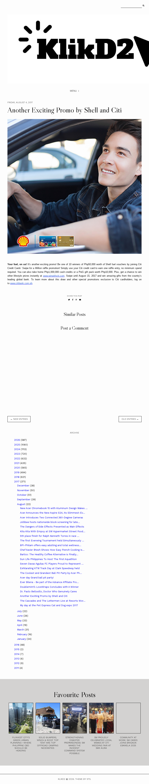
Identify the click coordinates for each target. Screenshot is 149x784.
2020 (17, 467)
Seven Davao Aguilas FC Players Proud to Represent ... (52, 563)
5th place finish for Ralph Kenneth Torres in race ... (49, 536)
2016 (17, 644)
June (20, 615)
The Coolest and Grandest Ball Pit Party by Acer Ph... (51, 573)
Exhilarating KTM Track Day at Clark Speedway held (50, 568)
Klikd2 (61, 779)
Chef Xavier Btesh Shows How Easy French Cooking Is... (52, 549)
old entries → (130, 419)
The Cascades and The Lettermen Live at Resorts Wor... (52, 600)
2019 (17, 472)
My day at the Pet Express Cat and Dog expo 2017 (49, 605)
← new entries (19, 419)
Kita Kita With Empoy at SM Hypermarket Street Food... (52, 531)
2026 (17, 440)
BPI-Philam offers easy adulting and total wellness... (50, 545)
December (23, 485)
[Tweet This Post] (69, 299)
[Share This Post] (72, 299)
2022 (17, 458)
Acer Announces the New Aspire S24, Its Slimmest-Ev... (52, 512)
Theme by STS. (83, 779)
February (22, 634)
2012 (17, 663)
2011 (17, 668)
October (22, 495)
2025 (17, 444)
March (21, 629)
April (20, 625)
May (19, 620)
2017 (17, 481)
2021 (17, 463)
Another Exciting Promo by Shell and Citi (43, 596)
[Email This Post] (80, 299)
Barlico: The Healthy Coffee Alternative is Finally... (49, 554)
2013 (17, 658)
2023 (17, 453)
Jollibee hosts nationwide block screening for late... (50, 522)
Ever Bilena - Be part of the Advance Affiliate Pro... (49, 582)
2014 (17, 654)
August (21, 504)
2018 (17, 477)
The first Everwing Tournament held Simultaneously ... (52, 540)
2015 (17, 649)
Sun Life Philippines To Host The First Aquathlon (48, 559)
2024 (17, 449)
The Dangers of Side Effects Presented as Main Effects (52, 526)
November (23, 490)
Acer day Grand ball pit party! (37, 577)
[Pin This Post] (76, 299)
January (22, 639)
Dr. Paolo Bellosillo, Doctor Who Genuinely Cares (48, 591)
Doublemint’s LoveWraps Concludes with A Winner (49, 587)
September (24, 499)
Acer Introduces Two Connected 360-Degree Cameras (51, 517)
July (20, 611)
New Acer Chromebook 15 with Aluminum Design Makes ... (54, 508)
